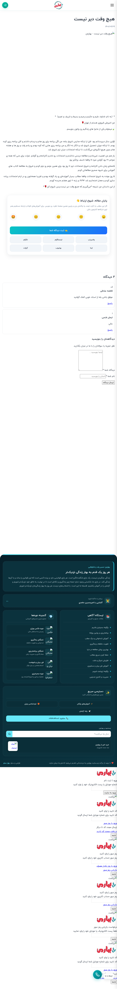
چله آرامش (85, 711)
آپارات (25, 247)
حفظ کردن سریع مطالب (99, 654)
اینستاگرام (58, 239)
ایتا (91, 247)
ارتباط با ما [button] (108, 975)
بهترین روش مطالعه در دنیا (97, 649)
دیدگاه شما (109, 370)
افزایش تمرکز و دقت (100, 660)
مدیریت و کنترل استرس (99, 676)
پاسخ (110, 303)
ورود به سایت (110, 792)
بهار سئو (6, 763)
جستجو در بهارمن (105, 728)
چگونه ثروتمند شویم (100, 671)
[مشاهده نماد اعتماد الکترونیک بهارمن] (13, 746)
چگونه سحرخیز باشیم (100, 627)
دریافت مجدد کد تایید (107, 831)
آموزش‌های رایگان (85, 703)
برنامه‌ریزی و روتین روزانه (98, 632)
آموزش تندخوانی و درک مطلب (96, 638)
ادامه (114, 835)
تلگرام (25, 239)
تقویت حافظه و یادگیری (99, 643)
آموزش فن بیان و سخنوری (97, 665)
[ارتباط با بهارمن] (97, 974)
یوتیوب (58, 247)
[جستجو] (9, 734)
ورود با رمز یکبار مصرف (107, 866)
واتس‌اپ (91, 239)
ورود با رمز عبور (110, 823)
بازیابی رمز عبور (110, 870)
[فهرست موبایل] (112, 5)
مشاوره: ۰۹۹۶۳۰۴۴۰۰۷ (58, 718)
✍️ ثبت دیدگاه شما (59, 230)
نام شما (110, 376)
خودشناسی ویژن (32, 703)
